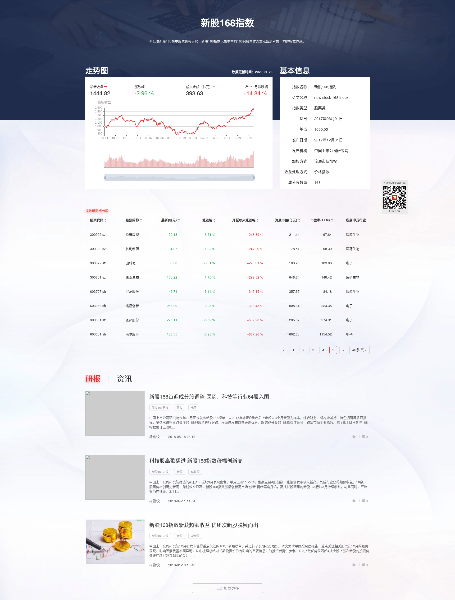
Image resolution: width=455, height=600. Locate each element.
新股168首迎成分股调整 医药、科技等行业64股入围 (209, 396)
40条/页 (358, 350)
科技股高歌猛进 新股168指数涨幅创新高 (196, 460)
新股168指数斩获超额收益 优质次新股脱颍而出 (203, 524)
